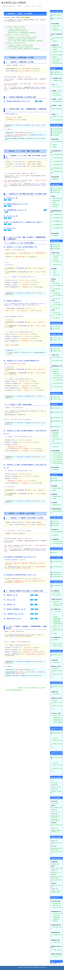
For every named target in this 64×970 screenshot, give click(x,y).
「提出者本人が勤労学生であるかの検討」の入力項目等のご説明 (20, 46)
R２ (53, 443)
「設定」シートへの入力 (56, 86)
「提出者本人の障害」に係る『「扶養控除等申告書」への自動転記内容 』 (21, 32)
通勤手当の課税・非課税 (56, 903)
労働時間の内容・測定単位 (56, 47)
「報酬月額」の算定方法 (57, 339)
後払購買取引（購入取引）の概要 (56, 868)
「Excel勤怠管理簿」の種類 (57, 80)
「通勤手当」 (54, 270)
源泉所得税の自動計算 (56, 248)
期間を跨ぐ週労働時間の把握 (57, 63)
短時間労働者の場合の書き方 (57, 377)
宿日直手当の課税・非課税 (56, 907)
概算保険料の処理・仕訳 (57, 717)
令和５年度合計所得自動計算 (57, 454)
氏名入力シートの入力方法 (57, 603)
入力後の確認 (54, 633)
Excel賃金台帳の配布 (56, 601)
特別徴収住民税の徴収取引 (57, 623)
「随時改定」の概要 (56, 396)
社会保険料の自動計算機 (57, 132)
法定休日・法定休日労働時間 (57, 54)
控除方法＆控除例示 (56, 328)
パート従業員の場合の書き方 (57, 375)
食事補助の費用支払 (56, 917)
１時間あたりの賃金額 (56, 25)
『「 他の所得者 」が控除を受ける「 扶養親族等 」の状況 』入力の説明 (31, 687)
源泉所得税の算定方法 (56, 244)
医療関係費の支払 (56, 919)
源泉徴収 (13, 17)
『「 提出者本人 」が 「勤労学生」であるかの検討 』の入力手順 (20, 45)
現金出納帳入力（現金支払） (57, 643)
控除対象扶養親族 (55, 434)
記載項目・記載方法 (55, 369)
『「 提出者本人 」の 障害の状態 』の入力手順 (16, 28)
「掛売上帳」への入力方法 (55, 811)
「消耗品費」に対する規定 (56, 949)
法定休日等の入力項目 (56, 92)
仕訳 (53, 641)
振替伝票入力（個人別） (56, 627)
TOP (9, 6)
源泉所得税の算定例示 (56, 246)
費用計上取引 (55, 616)
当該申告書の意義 (56, 521)
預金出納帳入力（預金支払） (57, 645)
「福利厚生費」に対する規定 (57, 913)
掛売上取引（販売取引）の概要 (56, 807)
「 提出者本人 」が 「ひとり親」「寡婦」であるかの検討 (17, 34)
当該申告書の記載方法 (56, 523)
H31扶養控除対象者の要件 (57, 576)
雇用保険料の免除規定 (56, 200)
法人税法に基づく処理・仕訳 (57, 715)
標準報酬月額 (54, 144)
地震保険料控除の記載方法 (56, 496)
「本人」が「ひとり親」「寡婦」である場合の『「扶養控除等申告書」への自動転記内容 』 (25, 40)
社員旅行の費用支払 (56, 915)
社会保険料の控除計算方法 (57, 130)
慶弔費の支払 (55, 920)
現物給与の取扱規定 (55, 204)
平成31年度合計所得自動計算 (57, 463)
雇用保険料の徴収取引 (57, 620)
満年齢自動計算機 (55, 235)
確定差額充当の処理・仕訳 (57, 720)
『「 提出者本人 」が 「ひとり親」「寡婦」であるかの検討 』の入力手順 (21, 36)
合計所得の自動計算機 (56, 426)
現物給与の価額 (55, 206)
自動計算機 (54, 490)
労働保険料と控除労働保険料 (57, 198)
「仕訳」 (53, 614)
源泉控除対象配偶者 (55, 432)
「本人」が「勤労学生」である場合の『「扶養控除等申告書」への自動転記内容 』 (23, 48)
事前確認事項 (55, 478)
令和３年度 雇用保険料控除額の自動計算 (14, 689)
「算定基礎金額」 (55, 256)
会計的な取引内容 (55, 639)
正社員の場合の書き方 (56, 373)
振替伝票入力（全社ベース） (57, 625)
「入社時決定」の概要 (56, 337)
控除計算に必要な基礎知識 (57, 128)
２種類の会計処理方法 (56, 662)
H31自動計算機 (55, 525)
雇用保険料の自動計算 (56, 192)
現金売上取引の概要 (54, 782)
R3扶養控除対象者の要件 (57, 572)
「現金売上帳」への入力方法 (56, 786)
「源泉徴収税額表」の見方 (56, 264)
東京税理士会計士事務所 (13, 2)
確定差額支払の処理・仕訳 (57, 719)
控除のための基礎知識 (56, 326)
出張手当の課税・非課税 (56, 905)
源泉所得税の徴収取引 (57, 621)
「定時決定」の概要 (56, 348)
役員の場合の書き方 (55, 371)
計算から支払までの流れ (56, 592)
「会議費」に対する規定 (56, 942)
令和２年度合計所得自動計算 (57, 461)
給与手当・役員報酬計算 (25, 17)
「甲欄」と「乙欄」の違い (56, 254)
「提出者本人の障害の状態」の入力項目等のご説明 (17, 30)
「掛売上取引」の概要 (54, 803)
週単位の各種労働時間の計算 (57, 119)
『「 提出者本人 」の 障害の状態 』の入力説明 (15, 26)
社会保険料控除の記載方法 (56, 504)
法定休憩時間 (54, 49)
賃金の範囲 (54, 202)
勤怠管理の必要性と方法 (57, 72)
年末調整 (17, 17)
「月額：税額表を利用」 (56, 283)
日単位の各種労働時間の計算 (57, 101)
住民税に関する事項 (55, 446)
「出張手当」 (54, 272)
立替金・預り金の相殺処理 (57, 722)
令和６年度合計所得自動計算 (57, 452)
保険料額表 (54, 146)
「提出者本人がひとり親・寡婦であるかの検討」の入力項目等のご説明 (21, 38)
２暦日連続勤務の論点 (56, 61)
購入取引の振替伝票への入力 (56, 872)
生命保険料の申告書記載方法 (57, 488)
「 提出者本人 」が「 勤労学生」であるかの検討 (15, 42)
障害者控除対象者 (55, 436)
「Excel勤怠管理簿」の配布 (57, 74)
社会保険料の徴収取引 (57, 618)
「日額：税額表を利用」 (56, 288)
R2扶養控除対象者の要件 (57, 574)
